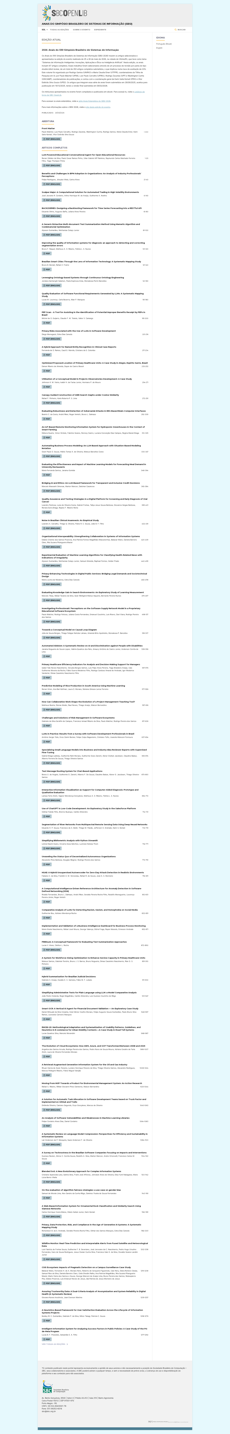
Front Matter (48, 128)
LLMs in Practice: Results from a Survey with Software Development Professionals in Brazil (88, 734)
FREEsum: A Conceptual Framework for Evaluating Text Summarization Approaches (84, 942)
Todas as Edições (59, 30)
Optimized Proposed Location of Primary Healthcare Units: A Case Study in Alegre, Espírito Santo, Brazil (95, 363)
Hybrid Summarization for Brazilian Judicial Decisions (69, 976)
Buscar (181, 30)
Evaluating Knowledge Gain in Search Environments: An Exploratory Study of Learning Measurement (93, 592)
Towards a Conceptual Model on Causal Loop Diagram (69, 630)
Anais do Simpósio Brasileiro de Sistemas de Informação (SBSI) (87, 23)
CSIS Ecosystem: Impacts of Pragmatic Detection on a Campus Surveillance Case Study (86, 1267)
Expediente (100, 30)
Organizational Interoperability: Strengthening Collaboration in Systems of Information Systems (91, 536)
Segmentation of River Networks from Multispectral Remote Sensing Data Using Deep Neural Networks (94, 824)
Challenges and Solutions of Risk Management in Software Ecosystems (78, 718)
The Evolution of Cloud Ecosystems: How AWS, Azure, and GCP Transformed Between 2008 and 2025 (93, 1046)
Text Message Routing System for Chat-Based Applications (72, 771)
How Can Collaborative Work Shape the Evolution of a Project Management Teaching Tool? (88, 702)
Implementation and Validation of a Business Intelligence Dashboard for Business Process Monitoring (94, 926)
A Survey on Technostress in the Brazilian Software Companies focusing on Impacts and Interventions (94, 1152)
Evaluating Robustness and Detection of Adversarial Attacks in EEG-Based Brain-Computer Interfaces (94, 411)
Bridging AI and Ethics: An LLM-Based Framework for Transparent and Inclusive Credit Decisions (91, 483)
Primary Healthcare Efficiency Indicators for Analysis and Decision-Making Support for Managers (91, 664)
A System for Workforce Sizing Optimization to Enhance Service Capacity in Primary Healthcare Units (93, 958)
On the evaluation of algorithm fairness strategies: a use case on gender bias (81, 1190)
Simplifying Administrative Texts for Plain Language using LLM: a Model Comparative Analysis (89, 992)
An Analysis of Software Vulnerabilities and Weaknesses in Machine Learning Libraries (86, 1118)
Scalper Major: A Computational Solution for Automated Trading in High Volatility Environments (90, 192)
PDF (47, 253)
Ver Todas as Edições (53, 1344)
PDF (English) (52, 139)
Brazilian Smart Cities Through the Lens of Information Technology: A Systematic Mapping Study (91, 261)
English (159, 48)
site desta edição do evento (98, 107)
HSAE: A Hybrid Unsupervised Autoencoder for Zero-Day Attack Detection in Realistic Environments (93, 872)
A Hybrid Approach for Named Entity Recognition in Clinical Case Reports (79, 347)
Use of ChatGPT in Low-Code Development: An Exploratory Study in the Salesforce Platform (89, 808)
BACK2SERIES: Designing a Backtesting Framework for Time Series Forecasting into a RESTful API (92, 208)
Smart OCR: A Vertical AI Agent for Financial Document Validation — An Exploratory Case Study (90, 1008)
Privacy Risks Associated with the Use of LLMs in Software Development (79, 331)
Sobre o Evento (81, 30)
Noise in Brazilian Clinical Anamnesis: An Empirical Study (70, 520)
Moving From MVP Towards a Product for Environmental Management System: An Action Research (92, 1083)
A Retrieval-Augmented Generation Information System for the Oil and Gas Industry (84, 1064)
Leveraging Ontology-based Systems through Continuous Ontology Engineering (83, 277)
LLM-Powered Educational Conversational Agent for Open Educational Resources (83, 155)
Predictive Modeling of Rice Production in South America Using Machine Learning (83, 686)
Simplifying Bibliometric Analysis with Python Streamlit (70, 840)
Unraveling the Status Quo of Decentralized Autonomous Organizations (79, 856)
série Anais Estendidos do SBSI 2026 (94, 101)
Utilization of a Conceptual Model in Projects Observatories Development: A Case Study (87, 379)
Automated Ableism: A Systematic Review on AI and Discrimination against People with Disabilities (92, 646)
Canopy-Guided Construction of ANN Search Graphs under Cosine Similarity (80, 395)
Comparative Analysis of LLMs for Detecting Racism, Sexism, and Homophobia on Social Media (90, 910)
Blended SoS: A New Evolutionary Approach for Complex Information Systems (81, 1171)
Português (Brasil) (164, 44)
